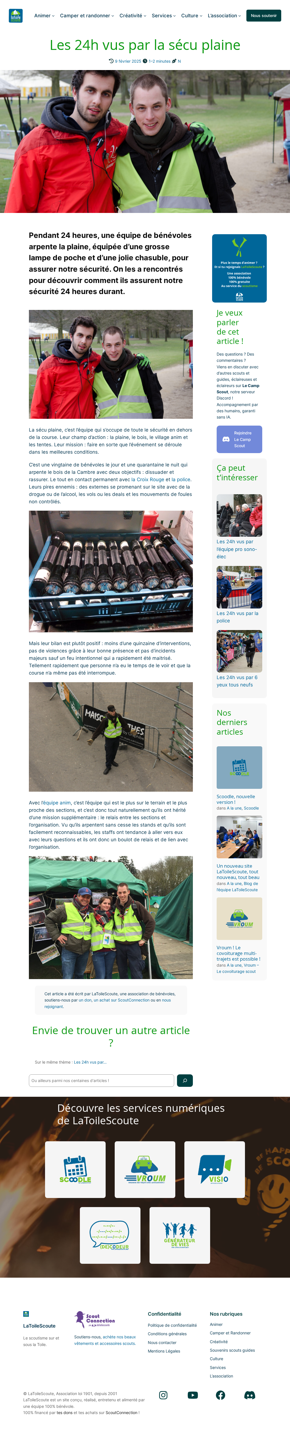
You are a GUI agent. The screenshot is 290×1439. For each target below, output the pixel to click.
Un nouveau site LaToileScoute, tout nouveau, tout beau (238, 871)
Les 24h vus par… (90, 1062)
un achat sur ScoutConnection (122, 1000)
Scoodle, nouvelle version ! (236, 799)
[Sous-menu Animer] (53, 15)
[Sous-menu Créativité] (145, 15)
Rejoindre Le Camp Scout (242, 439)
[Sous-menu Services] (174, 15)
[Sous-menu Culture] (201, 15)
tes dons (64, 1412)
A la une (234, 808)
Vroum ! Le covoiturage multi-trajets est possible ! (239, 953)
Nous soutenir (264, 15)
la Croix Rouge (147, 479)
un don (85, 1000)
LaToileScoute (39, 1326)
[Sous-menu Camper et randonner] (112, 15)
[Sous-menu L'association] (239, 15)
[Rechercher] (185, 1080)
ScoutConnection (121, 1412)
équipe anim (57, 803)
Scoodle (251, 808)
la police (181, 479)
